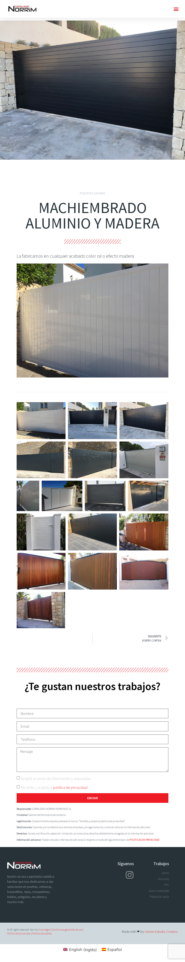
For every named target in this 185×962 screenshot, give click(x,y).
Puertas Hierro (93, 193)
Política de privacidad (19, 933)
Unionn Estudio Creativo (161, 931)
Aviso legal (44, 929)
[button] (176, 9)
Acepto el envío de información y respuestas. (56, 778)
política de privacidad (70, 787)
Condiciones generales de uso (67, 929)
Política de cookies (42, 933)
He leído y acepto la (54, 787)
